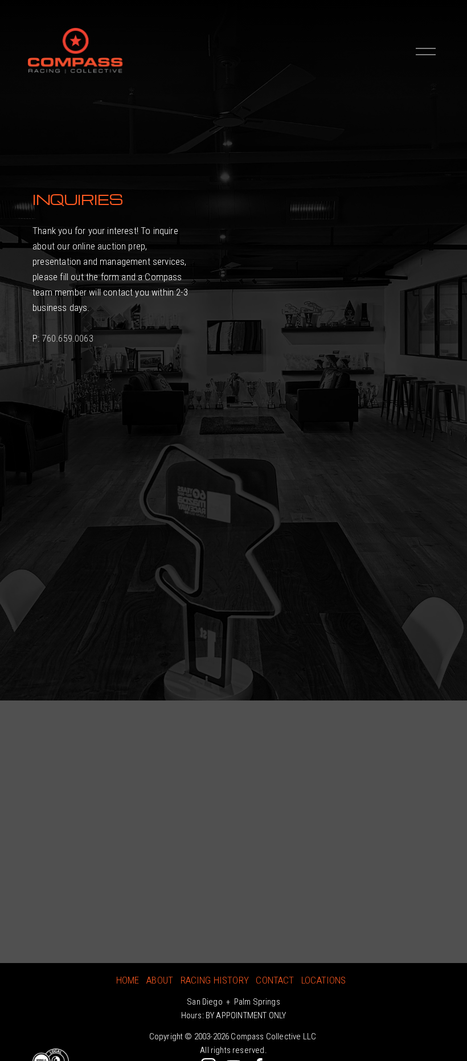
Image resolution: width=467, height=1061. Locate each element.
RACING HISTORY (215, 980)
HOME (128, 980)
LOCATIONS (323, 980)
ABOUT (159, 980)
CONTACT (275, 980)
